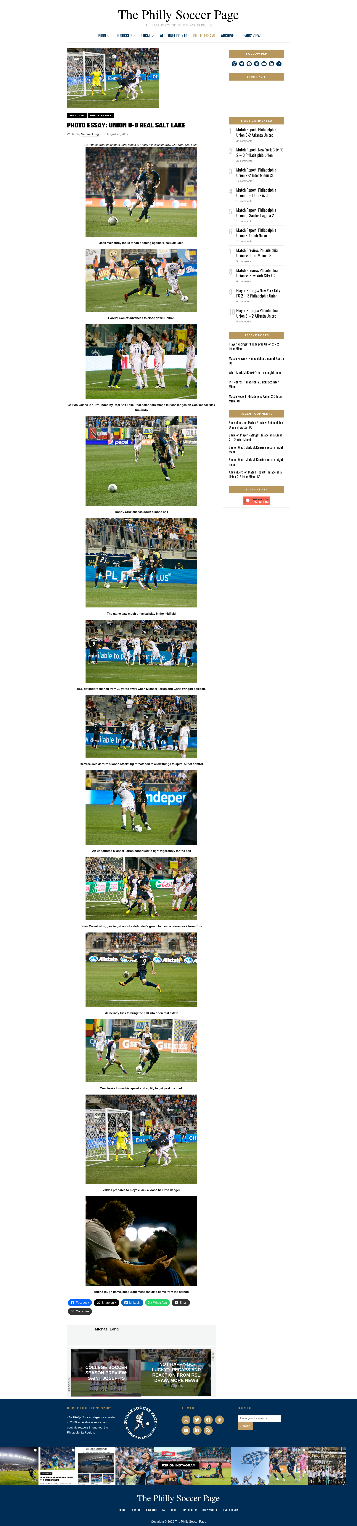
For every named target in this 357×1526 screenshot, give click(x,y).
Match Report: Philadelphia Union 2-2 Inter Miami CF (256, 172)
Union (101, 36)
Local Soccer (230, 1510)
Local (145, 36)
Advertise (152, 1510)
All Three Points (173, 36)
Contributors (190, 1510)
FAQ (164, 1510)
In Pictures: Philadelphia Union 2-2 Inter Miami (254, 384)
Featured (77, 115)
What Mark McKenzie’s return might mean (255, 372)
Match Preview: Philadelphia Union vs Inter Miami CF (257, 252)
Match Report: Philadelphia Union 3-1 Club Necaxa (256, 232)
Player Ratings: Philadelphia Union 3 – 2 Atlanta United (257, 313)
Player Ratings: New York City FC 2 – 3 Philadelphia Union (258, 293)
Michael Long (90, 134)
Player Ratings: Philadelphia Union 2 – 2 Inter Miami (254, 346)
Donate (123, 1510)
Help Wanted (210, 1510)
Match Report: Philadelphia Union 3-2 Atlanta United (256, 132)
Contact (137, 1510)
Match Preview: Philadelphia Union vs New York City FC (257, 273)
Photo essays (204, 36)
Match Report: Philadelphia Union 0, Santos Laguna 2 (256, 212)
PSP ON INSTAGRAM (178, 1465)
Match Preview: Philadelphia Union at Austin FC (256, 360)
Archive (227, 36)
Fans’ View (251, 36)
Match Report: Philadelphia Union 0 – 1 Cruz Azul (256, 192)
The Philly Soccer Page (178, 14)
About (174, 1510)
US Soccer (124, 36)
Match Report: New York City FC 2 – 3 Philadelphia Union (259, 152)
